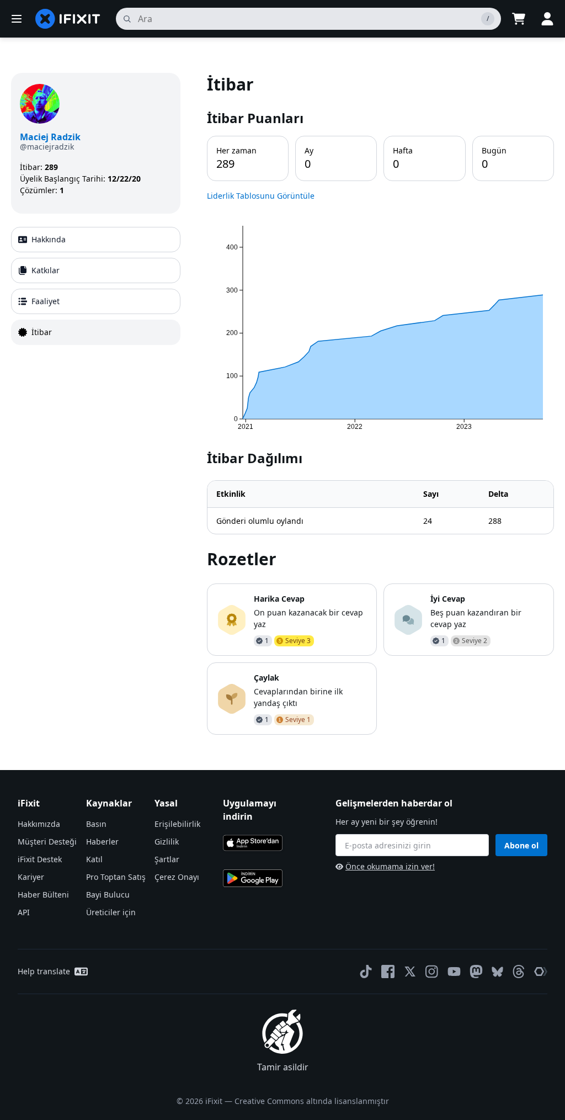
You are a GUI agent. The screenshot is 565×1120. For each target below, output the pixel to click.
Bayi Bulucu (108, 894)
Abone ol (521, 845)
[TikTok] (365, 971)
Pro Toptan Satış (116, 877)
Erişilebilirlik (177, 824)
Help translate (44, 971)
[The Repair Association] (540, 971)
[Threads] (518, 971)
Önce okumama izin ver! (390, 866)
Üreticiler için (111, 912)
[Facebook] (388, 971)
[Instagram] (432, 971)
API (24, 912)
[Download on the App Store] (252, 843)
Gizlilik (166, 841)
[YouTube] (454, 971)
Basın (96, 824)
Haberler (102, 841)
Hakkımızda (39, 824)
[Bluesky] (497, 972)
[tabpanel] (380, 404)
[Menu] (16, 19)
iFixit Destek (40, 859)
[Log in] (547, 19)
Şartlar (166, 859)
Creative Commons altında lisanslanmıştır (311, 1101)
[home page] (67, 19)
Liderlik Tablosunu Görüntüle (261, 195)
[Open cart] (519, 19)
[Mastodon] (476, 971)
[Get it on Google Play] (252, 878)
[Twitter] (410, 971)
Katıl (94, 859)
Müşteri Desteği (47, 841)
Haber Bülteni (43, 894)
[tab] (95, 239)
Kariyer (31, 877)
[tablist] (95, 285)
